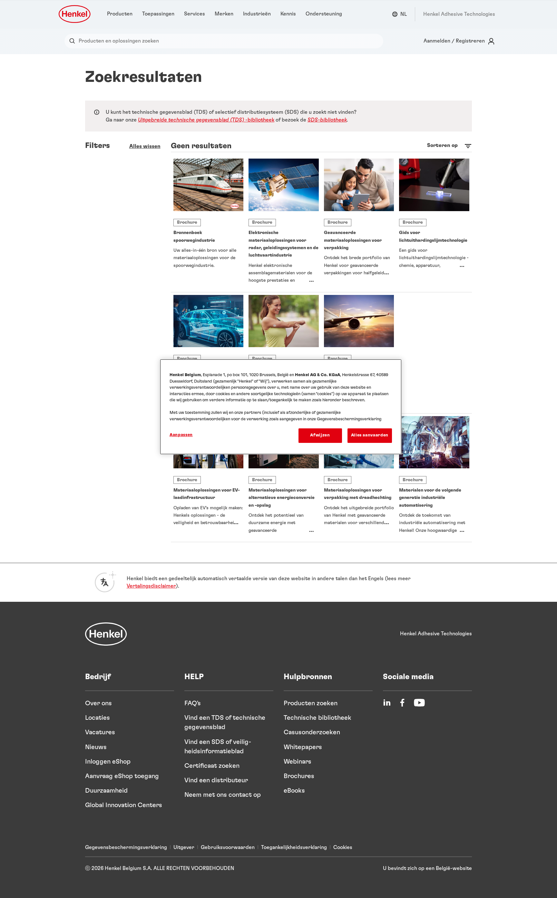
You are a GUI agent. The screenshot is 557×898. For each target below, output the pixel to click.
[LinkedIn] (387, 703)
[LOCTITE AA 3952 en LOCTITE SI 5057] (434, 352)
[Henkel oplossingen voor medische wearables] (283, 352)
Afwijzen (320, 435)
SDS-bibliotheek (327, 119)
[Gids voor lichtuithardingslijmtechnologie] (434, 224)
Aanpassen (181, 435)
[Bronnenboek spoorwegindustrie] (208, 224)
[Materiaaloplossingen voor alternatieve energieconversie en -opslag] (283, 478)
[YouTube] (419, 703)
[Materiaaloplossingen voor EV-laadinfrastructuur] (208, 478)
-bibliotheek (206, 119)
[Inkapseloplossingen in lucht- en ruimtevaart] (359, 352)
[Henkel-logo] (75, 14)
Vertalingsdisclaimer (151, 586)
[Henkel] (106, 634)
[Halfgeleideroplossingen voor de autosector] (208, 352)
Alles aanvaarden (369, 435)
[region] (281, 406)
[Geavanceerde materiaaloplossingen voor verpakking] (359, 224)
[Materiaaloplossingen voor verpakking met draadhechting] (359, 478)
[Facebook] (402, 703)
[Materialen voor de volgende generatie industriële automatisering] (434, 478)
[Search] (74, 41)
